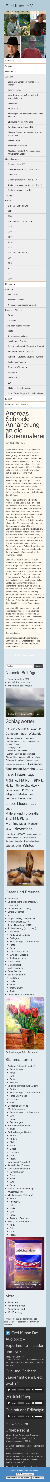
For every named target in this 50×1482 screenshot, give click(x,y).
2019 (10, 226)
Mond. (9, 829)
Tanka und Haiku (18, 958)
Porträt (13, 1089)
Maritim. (12, 823)
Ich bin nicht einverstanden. (18, 1478)
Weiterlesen (38, 1478)
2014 (10, 257)
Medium (8, 284)
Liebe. (11, 803)
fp (8, 915)
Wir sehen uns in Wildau (20, 685)
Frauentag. (24, 774)
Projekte (11, 108)
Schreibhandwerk (29, 837)
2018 (10, 231)
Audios (13, 1138)
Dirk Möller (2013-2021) (19, 908)
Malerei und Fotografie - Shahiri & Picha (23, 815)
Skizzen (14, 1082)
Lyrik (10, 382)
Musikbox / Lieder (16, 299)
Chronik (8, 200)
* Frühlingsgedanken (14, 747)
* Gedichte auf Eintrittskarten (16, 750)
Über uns (9, 71)
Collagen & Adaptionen (18, 335)
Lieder (13, 1148)
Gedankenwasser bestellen (20, 190)
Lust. (9, 808)
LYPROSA (12, 377)
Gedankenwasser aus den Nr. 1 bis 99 (25, 185)
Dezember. (35, 764)
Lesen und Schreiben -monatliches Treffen (23, 83)
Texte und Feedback (20, 1218)
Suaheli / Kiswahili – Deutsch (20, 351)
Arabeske (9, 765)
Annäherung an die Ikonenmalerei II (21, 1318)
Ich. (34, 790)
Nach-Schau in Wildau (19, 682)
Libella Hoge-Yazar (19, 951)
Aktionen (9, 76)
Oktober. (11, 834)
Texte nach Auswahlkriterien (17, 325)
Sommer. (9, 841)
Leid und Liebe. (16, 798)
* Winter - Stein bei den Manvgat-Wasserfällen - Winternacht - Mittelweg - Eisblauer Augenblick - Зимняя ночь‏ (24, 756)
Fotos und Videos (18, 1095)
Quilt (40, 834)
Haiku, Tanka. (31, 780)
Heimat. (9, 790)
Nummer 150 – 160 (16, 164)
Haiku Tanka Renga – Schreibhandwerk (25, 393)
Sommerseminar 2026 (18, 679)
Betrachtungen (30, 637)
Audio (7, 289)
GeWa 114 (12, 174)
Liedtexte (14, 1099)
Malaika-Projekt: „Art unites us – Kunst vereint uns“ (25, 133)
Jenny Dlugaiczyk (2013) (20, 925)
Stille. (19, 845)
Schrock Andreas (13, 640)
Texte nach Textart (16, 367)
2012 (10, 268)
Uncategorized (28, 640)
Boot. (25, 764)
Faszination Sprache (20, 768)
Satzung (8, 195)
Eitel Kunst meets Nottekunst (20, 121)
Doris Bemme (14, 971)
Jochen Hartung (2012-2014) (22, 928)
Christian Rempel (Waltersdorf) (23, 1085)
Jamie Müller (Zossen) (19, 1165)
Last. (31, 794)
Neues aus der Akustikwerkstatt (22, 304)
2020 (10, 216)
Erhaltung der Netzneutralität (20, 127)
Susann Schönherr (17, 974)
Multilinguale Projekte (17, 145)
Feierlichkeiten (14, 90)
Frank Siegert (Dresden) (19, 1125)
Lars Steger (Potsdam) (19, 1168)
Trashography (16, 987)
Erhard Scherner (16, 911)
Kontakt (8, 398)
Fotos (12, 944)
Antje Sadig (13, 898)
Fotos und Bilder (12, 310)
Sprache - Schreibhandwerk (27, 840)
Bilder (10, 315)
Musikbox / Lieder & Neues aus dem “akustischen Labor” (24, 152)
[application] (25, 1390)
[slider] (39, 1389)
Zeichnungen (16, 1122)
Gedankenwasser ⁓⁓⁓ (14, 159)
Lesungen (12, 103)
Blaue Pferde (17, 765)
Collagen (12, 320)
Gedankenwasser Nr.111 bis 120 (22, 169)
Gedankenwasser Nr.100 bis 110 (22, 179)
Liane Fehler (14, 931)
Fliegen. (10, 774)
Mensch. (33, 823)
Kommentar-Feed (16, 1308)
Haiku (13, 981)
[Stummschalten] (33, 1389)
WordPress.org (15, 1312)
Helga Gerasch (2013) (18, 921)
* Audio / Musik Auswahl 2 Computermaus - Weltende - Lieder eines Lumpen (24, 733)
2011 (10, 273)
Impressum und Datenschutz (18, 404)
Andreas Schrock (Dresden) (21, 1066)
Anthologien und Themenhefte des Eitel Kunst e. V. (25, 115)
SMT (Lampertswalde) (18, 1221)
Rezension (12, 372)
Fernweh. (39, 769)
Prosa (13, 948)
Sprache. (10, 845)
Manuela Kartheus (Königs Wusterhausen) (21, 1190)
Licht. (30, 798)
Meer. (23, 823)
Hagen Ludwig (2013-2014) (21, 918)
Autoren (19, 637)
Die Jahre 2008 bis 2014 (19, 252)
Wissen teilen (14, 140)
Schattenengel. (12, 837)
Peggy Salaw (32, 834)
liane (23, 442)
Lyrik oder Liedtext (19, 954)
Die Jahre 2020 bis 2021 (19, 205)
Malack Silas (14, 961)
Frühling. (12, 780)
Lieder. (22, 803)
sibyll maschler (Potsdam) (20, 1195)
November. (23, 828)
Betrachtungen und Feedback (24, 941)
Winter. (28, 845)
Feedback (15, 1201)
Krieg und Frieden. (17, 794)
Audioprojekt (13, 294)
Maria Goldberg (15, 968)
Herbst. (25, 790)
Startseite (9, 60)
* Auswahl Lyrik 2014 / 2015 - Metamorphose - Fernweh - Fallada (23, 742)
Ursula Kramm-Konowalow (21, 994)
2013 (10, 263)
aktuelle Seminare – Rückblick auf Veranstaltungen (23, 96)
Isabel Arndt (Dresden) (19, 1162)
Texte (10, 330)
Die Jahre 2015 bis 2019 (19, 221)
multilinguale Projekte (17, 341)
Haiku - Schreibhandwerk (22, 785)
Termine (8, 66)
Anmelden (13, 1302)
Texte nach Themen (17, 362)
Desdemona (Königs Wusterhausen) (18, 1107)
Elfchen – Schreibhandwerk (20, 388)
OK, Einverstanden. (25, 1474)
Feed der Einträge (16, 1305)
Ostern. (21, 834)
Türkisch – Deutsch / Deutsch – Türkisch (25, 356)
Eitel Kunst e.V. (19, 6)
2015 (10, 247)
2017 (10, 236)
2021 (10, 210)
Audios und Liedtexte (20, 934)
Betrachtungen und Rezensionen (26, 1092)
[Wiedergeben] (9, 1389)
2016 (10, 242)
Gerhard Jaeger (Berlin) (19, 1132)
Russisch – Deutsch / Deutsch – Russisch (26, 346)
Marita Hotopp (15, 964)
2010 (10, 278)
